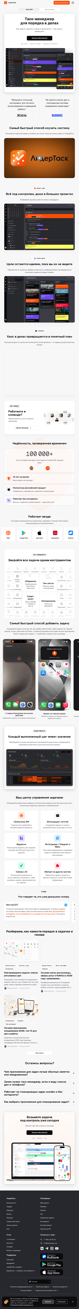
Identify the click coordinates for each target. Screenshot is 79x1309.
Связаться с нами (47, 1235)
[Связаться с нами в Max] (51, 1248)
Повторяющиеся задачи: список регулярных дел (21, 974)
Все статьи (39, 1053)
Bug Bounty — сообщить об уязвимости (20, 1271)
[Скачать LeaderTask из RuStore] (51, 1256)
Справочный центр (13, 1221)
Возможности (11, 1203)
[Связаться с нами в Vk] (42, 1248)
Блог (8, 1229)
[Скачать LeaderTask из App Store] (51, 1272)
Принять (48, 1302)
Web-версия (44, 1203)
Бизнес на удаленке (13, 1250)
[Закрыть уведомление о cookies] (73, 1302)
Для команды (49, 9)
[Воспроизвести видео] (39, 158)
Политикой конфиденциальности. (21, 1305)
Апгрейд (9, 1247)
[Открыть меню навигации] (73, 3)
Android (42, 1210)
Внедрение (10, 1263)
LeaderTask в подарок (14, 1267)
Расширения (44, 1221)
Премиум (10, 1210)
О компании (11, 1239)
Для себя (29, 9)
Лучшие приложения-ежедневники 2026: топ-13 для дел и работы (20, 1031)
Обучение (10, 1259)
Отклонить (62, 1302)
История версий (46, 1225)
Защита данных (12, 1225)
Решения (10, 1218)
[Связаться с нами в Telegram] (47, 1248)
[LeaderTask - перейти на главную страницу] (10, 2)
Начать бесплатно (62, 3)
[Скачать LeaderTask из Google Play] (51, 1264)
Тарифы (9, 1206)
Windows (43, 1206)
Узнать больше (22, 428)
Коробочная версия (47, 1218)
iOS (41, 1214)
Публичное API (45, 1229)
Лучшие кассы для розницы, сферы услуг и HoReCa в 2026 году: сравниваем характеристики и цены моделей (56, 975)
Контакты (10, 1243)
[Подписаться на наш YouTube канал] (56, 1248)
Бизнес (9, 1214)
